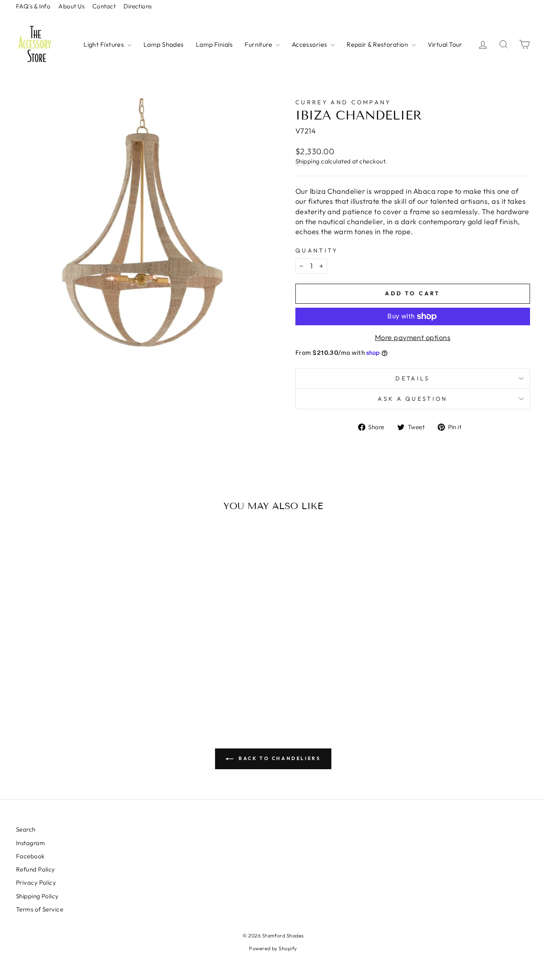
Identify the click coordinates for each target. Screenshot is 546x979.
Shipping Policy (37, 896)
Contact (104, 6)
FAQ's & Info (33, 6)
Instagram (30, 843)
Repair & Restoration (378, 44)
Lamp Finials (214, 44)
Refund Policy (35, 869)
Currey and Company (343, 102)
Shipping (307, 161)
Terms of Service (39, 909)
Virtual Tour (445, 44)
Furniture (259, 44)
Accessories (310, 44)
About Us (71, 6)
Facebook (30, 856)
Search (26, 829)
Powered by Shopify (273, 948)
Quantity (316, 250)
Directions (138, 6)
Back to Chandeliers (279, 758)
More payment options (412, 337)
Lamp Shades (163, 44)
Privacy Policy (36, 882)
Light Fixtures (105, 44)
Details (412, 378)
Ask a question (412, 398)
